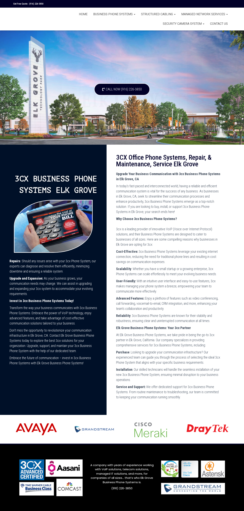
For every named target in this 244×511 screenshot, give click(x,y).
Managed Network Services (203, 14)
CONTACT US (219, 24)
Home (83, 14)
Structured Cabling (157, 14)
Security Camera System (182, 24)
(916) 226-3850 (36, 3)
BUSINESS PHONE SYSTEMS (113, 14)
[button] (122, 89)
